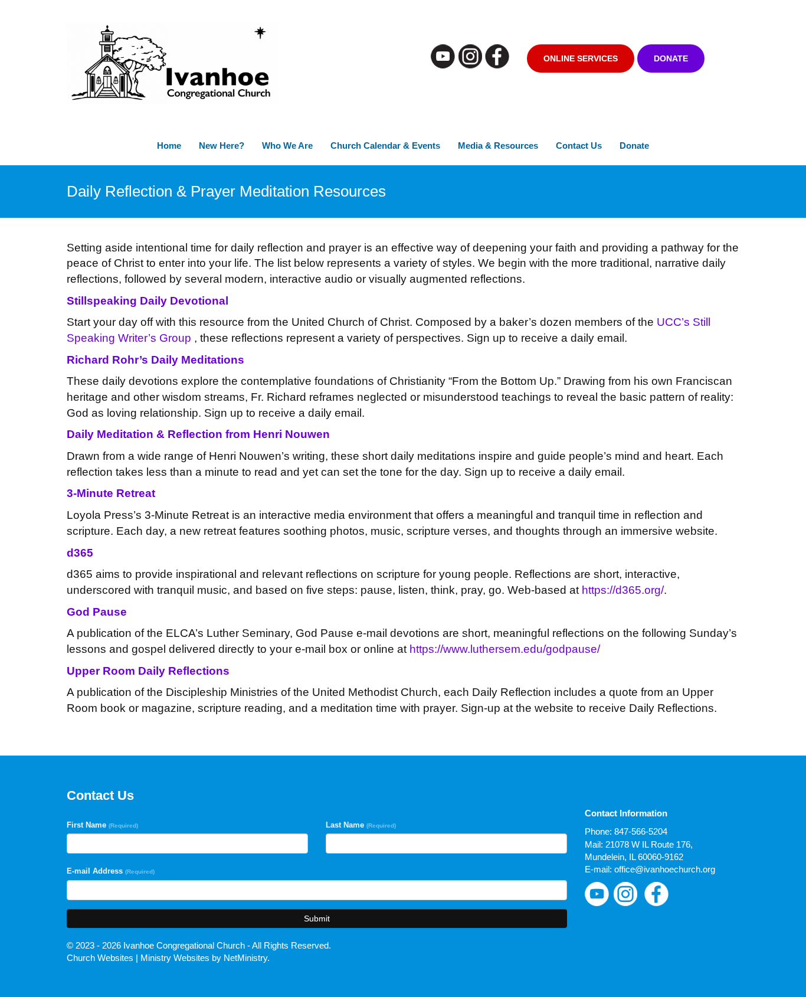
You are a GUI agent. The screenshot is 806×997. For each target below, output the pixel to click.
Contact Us (579, 145)
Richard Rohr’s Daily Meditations (155, 360)
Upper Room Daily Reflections (148, 671)
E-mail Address (111, 871)
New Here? (221, 145)
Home (169, 145)
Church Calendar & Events (385, 145)
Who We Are (287, 145)
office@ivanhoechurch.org (664, 869)
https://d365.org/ (623, 590)
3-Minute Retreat (111, 493)
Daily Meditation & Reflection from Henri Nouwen (198, 434)
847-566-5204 (640, 831)
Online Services (580, 58)
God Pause (97, 612)
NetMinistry (245, 958)
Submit (317, 918)
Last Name (361, 825)
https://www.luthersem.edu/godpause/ (504, 649)
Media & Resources (498, 145)
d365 (80, 553)
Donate (671, 58)
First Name (102, 825)
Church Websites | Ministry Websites (139, 958)
